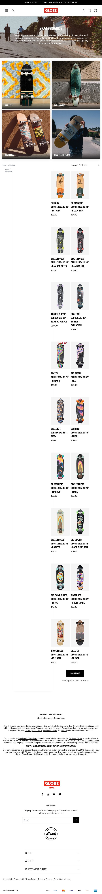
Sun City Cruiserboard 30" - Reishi (80, 432)
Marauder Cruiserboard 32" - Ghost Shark (80, 599)
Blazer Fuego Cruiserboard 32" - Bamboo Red (80, 262)
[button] (7, 10)
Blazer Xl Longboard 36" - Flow (59, 432)
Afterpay (84, 752)
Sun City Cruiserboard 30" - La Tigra (60, 207)
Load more (75, 673)
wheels (45, 742)
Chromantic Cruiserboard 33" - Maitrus (60, 488)
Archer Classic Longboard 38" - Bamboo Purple (59, 318)
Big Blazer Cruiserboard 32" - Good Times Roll (80, 543)
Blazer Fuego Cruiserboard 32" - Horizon (60, 543)
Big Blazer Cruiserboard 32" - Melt (80, 377)
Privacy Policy (30, 879)
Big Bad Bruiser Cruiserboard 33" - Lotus (60, 599)
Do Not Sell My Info (62, 879)
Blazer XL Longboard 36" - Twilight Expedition (79, 320)
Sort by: (74, 165)
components (57, 742)
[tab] (7, 10)
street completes (50, 730)
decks (64, 730)
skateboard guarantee (78, 754)
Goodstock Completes (27, 738)
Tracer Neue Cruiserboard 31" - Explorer (60, 654)
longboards (37, 730)
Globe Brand (9, 891)
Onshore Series (75, 738)
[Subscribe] (76, 820)
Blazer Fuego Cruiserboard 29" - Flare (80, 488)
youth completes (92, 740)
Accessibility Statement (13, 879)
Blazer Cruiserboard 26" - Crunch (60, 377)
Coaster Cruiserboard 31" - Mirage (80, 654)
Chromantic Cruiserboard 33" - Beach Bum (80, 207)
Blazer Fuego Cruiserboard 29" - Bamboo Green (60, 262)
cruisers (28, 730)
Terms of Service (45, 879)
